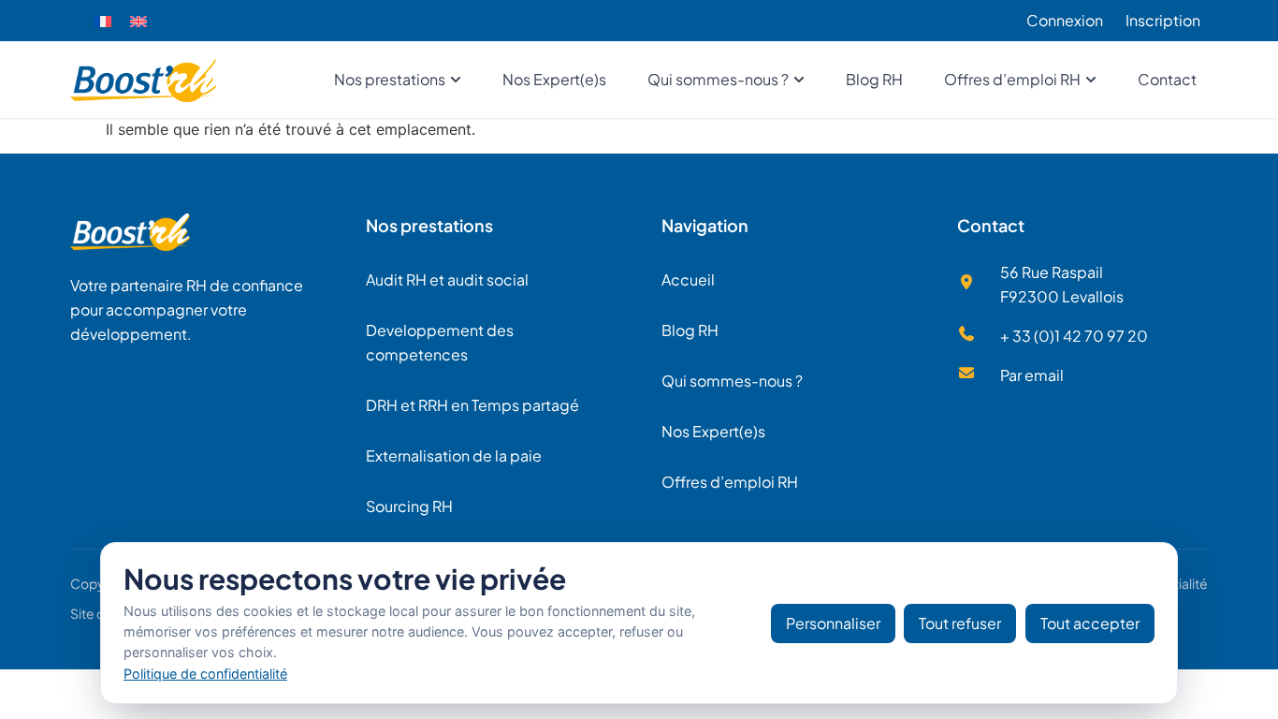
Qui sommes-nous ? (732, 380)
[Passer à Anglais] (138, 21)
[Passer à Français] (103, 21)
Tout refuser (960, 623)
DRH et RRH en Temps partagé (472, 405)
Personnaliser (833, 623)
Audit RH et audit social (447, 279)
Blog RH (690, 330)
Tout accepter (1090, 623)
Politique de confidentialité (205, 674)
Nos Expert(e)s (713, 431)
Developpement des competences (440, 342)
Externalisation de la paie (454, 455)
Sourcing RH (409, 506)
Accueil (688, 279)
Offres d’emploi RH (729, 482)
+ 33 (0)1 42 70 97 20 (1074, 335)
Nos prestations (429, 225)
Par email (1032, 375)
